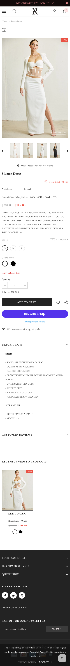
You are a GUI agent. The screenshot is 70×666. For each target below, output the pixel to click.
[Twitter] (13, 595)
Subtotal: (6, 292)
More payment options (35, 321)
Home (4, 21)
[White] (15, 532)
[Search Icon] (14, 11)
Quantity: (6, 279)
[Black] (20, 532)
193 (8, 329)
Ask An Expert (45, 165)
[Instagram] (22, 595)
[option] (35, 88)
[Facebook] (5, 595)
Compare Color (58, 132)
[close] (67, 3)
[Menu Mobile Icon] (4, 11)
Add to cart (17, 513)
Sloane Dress (17, 520)
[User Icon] (55, 11)
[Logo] (35, 11)
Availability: (7, 189)
